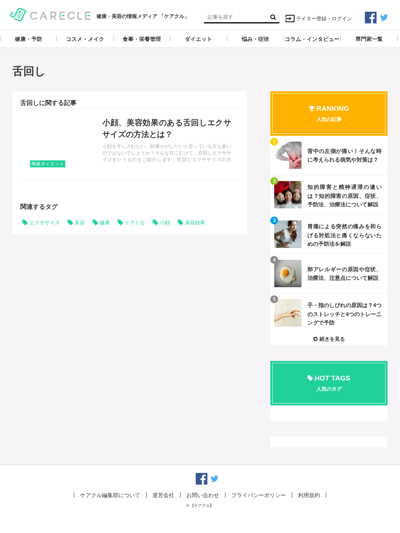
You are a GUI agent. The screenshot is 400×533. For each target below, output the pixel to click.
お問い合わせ (202, 495)
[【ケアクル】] (50, 14)
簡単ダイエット (47, 164)
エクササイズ (44, 222)
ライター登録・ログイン (324, 18)
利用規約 (309, 495)
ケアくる (135, 222)
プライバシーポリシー (258, 495)
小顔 (165, 222)
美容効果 (195, 222)
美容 (80, 222)
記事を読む (129, 144)
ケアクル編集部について (110, 495)
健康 (105, 222)
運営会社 (163, 495)
